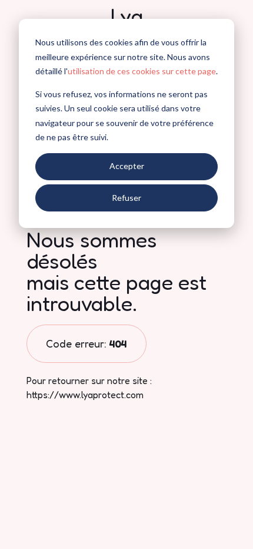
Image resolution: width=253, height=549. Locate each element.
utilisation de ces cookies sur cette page (142, 71)
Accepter (126, 166)
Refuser (126, 198)
